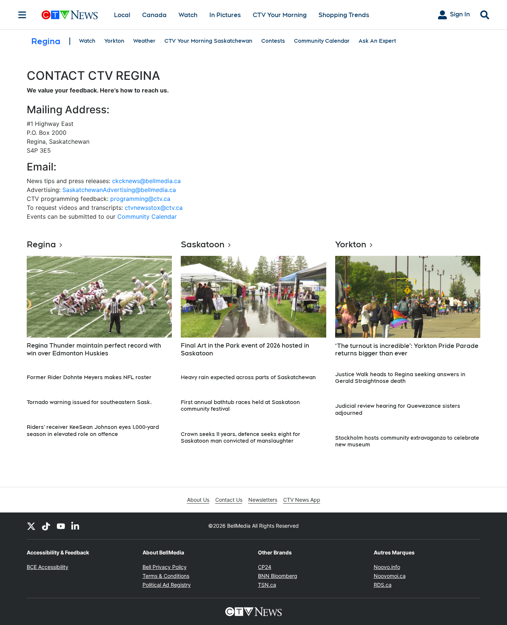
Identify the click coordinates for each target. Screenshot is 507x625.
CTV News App (301, 500)
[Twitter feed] (31, 525)
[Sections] (22, 14)
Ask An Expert (377, 41)
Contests (273, 41)
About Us (198, 500)
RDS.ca (383, 585)
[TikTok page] (46, 525)
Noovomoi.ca (390, 576)
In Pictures (225, 15)
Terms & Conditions (166, 576)
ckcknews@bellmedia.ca (146, 181)
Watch (188, 15)
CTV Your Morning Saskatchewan (208, 41)
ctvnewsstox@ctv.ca (154, 207)
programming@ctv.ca (140, 198)
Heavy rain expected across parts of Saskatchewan (248, 377)
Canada (154, 15)
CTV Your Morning (280, 15)
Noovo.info (387, 567)
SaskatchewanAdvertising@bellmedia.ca (119, 189)
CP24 (264, 567)
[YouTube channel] (60, 525)
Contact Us (228, 500)
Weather (144, 41)
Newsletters (262, 500)
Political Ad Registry (167, 585)
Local (122, 15)
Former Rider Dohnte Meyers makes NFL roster (89, 377)
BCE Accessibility (47, 567)
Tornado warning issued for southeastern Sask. (89, 402)
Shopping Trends (343, 15)
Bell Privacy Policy (165, 567)
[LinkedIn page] (75, 525)
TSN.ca (267, 585)
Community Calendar (322, 41)
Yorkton (114, 41)
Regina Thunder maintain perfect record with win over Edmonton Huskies (94, 349)
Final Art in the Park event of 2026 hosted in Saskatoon (245, 349)
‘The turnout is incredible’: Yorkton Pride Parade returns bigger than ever (406, 349)
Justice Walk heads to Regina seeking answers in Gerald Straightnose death (400, 377)
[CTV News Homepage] (70, 14)
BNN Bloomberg (277, 576)
